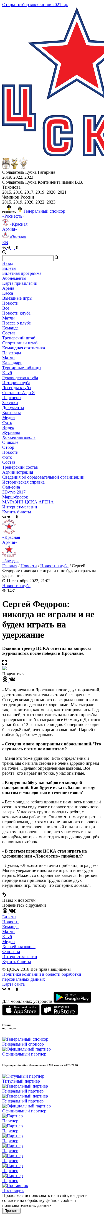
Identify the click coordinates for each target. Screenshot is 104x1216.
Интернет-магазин (19, 956)
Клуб (7, 936)
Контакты (11, 412)
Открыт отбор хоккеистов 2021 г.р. (35, 4)
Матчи (8, 318)
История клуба (16, 382)
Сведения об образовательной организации (43, 477)
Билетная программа (21, 273)
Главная (9, 565)
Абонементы (14, 278)
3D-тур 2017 (14, 492)
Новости (10, 452)
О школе (10, 442)
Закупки (10, 402)
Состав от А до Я (18, 392)
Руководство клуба (20, 377)
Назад (7, 263)
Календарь (12, 362)
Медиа (8, 941)
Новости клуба (16, 313)
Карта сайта (13, 984)
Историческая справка (23, 482)
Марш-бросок (15, 497)
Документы (13, 407)
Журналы (11, 432)
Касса (7, 293)
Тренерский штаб (18, 338)
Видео (8, 427)
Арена (8, 288)
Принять (11, 1211)
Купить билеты (16, 961)
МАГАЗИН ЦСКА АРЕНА (28, 502)
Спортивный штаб (19, 343)
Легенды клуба (16, 387)
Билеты (9, 916)
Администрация (17, 472)
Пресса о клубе (16, 323)
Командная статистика (23, 347)
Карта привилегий (19, 283)
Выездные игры (17, 298)
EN (5, 242)
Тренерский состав (20, 467)
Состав (9, 333)
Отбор (8, 447)
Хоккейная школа (18, 946)
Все (5, 308)
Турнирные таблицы (21, 367)
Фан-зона (11, 951)
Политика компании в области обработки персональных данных (41, 977)
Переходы (11, 352)
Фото (7, 422)
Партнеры (11, 397)
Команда (10, 926)
